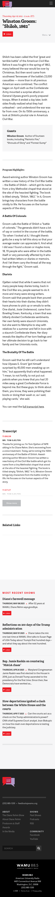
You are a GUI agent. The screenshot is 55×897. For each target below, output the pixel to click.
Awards (6, 827)
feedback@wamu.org (27, 803)
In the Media (8, 831)
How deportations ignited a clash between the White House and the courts (24, 705)
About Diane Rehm (11, 819)
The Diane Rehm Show (13, 815)
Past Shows (35, 815)
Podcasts (34, 819)
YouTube (34, 838)
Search (38, 848)
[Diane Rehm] (7, 4)
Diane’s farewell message (18, 599)
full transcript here (33, 406)
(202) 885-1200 (8, 803)
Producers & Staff (11, 823)
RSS (32, 823)
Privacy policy (37, 891)
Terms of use (25, 891)
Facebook (35, 834)
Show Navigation (51, 3)
